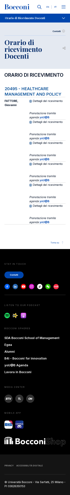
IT (55, 7)
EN (47, 7)
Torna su (54, 242)
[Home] (17, 7)
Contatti (56, 31)
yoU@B (44, 117)
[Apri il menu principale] (64, 7)
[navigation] (35, 18)
